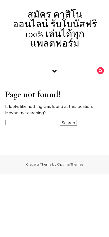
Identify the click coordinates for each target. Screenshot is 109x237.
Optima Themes (70, 164)
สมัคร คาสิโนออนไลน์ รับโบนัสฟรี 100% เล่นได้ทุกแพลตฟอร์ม (55, 29)
